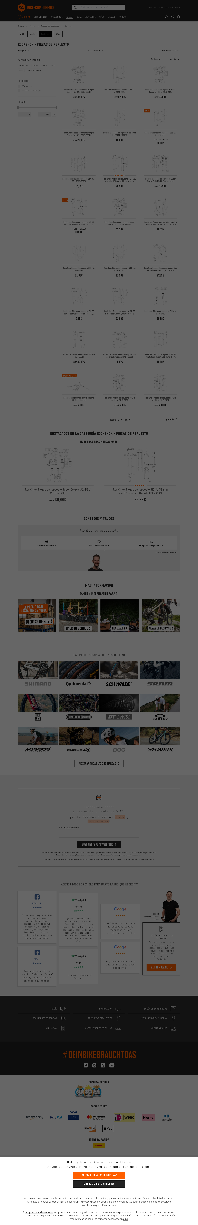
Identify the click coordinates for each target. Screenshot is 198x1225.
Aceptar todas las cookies (96, 1175)
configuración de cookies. (127, 1166)
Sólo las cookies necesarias (98, 1184)
